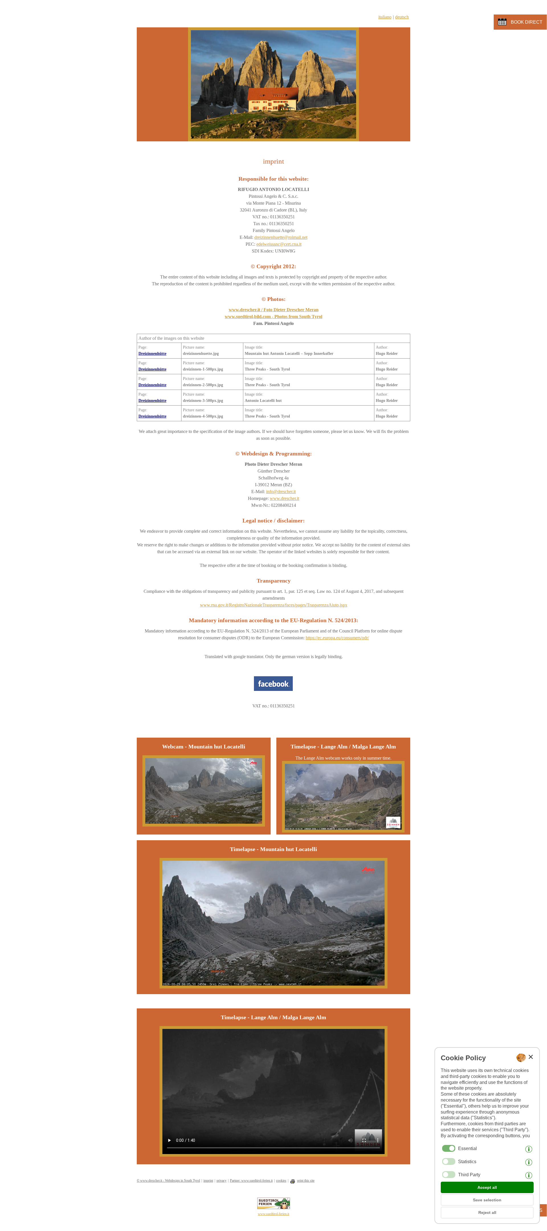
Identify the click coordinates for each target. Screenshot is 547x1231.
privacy (221, 1181)
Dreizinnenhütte (152, 353)
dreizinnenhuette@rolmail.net (280, 237)
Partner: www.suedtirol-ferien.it (251, 1181)
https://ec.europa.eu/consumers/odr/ (337, 637)
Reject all (487, 1212)
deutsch (402, 17)
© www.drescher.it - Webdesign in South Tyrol (168, 1181)
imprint (208, 1181)
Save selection (487, 1200)
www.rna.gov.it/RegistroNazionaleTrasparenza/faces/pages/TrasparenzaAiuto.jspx (273, 605)
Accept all (487, 1187)
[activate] (448, 1161)
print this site (306, 1181)
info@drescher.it (281, 491)
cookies (281, 1181)
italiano (384, 17)
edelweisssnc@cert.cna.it (278, 244)
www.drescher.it (284, 498)
